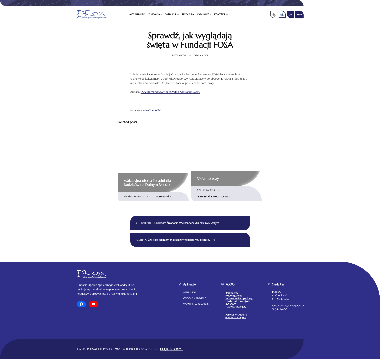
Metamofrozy (208, 179)
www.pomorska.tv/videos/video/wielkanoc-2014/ (170, 91)
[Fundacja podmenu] (161, 14)
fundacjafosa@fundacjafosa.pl (288, 305)
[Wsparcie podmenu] (178, 14)
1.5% (290, 14)
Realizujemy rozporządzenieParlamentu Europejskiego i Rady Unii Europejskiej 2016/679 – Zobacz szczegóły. (239, 299)
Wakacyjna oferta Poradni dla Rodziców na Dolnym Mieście (147, 183)
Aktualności (153, 110)
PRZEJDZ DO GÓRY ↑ (171, 349)
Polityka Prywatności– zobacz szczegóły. (236, 316)
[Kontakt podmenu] (227, 14)
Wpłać (299, 14)
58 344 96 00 (279, 309)
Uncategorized (222, 196)
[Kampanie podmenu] (210, 14)
